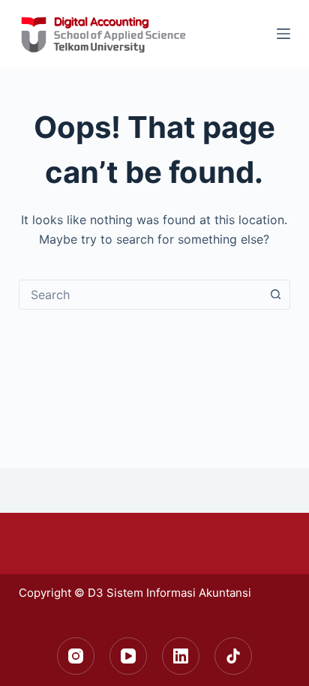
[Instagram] (75, 656)
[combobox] (141, 295)
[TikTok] (233, 656)
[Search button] (275, 294)
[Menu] (283, 33)
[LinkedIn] (181, 656)
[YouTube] (128, 656)
